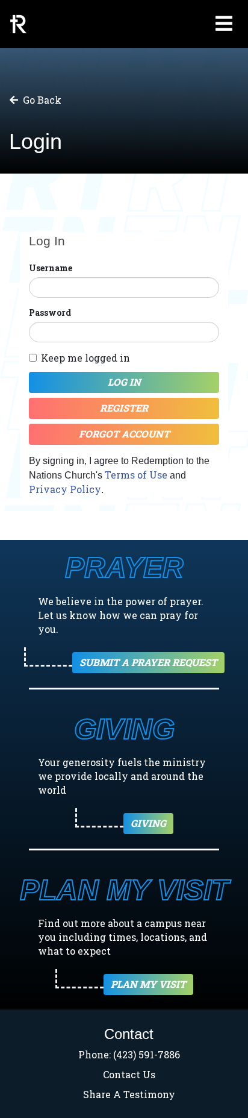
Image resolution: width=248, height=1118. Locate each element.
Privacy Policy (65, 489)
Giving (148, 823)
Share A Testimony (129, 1094)
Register (124, 407)
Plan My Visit (148, 984)
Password (50, 312)
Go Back (42, 99)
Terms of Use (136, 474)
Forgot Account (124, 433)
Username (50, 268)
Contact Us (129, 1074)
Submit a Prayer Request (148, 662)
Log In (124, 381)
